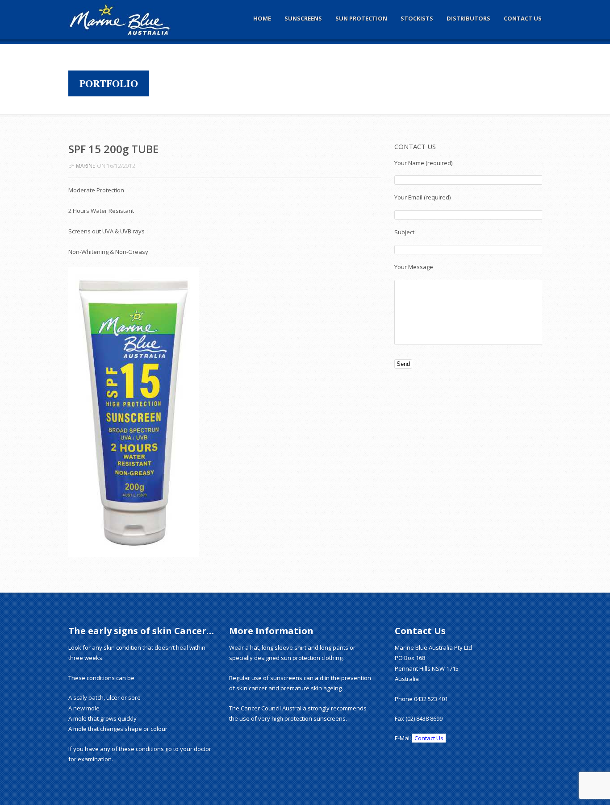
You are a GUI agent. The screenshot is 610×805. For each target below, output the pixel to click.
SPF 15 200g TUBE (113, 148)
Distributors (468, 18)
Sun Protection (361, 18)
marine (86, 166)
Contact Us (523, 18)
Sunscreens (303, 18)
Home (262, 18)
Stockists (417, 18)
